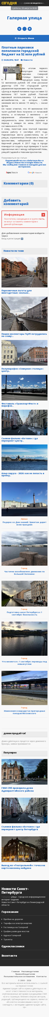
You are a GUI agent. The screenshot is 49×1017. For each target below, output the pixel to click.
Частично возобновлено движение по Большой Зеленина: (24, 572)
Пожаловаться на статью (14, 157)
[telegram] (24, 29)
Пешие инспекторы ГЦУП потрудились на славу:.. (24, 335)
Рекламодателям (30, 971)
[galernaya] (30, 29)
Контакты (41, 976)
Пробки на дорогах (13, 919)
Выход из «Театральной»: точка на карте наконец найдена (23, 867)
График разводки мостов (16, 931)
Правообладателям (25, 974)
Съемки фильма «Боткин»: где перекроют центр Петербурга (20, 828)
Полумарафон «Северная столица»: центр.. (22, 369)
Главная (16, 971)
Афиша (24, 519)
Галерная (5, 897)
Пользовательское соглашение (19, 976)
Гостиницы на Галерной (16, 927)
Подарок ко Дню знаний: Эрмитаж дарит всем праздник (24, 523)
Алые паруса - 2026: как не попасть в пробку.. (22, 474)
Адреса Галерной (12, 935)
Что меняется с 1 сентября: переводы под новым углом (24, 662)
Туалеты (8, 939)
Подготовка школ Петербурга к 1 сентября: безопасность (24, 613)
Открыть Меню (26, 38)
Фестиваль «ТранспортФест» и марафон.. (19, 404)
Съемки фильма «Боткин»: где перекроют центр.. (19, 439)
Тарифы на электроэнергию (18, 923)
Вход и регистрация (10, 238)
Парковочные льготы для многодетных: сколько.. (16, 291)
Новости (28, 60)
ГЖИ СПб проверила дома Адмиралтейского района (17, 789)
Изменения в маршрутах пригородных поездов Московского (24, 712)
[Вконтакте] (19, 29)
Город (24, 568)
